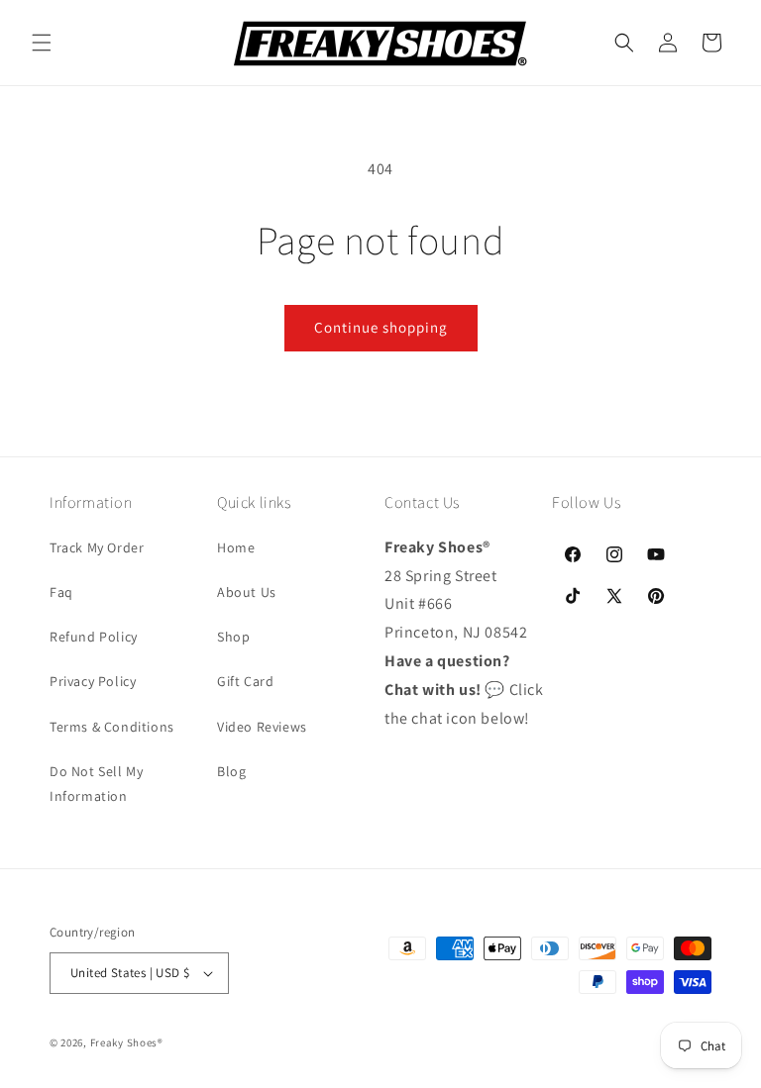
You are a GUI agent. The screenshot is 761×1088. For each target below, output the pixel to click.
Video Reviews (262, 727)
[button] (41, 42)
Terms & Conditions (112, 727)
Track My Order (97, 547)
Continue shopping (381, 327)
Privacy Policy (93, 681)
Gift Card (245, 681)
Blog (231, 771)
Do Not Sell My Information (96, 783)
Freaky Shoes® (126, 1042)
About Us (246, 592)
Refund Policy (94, 636)
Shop (233, 636)
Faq (61, 592)
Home (236, 547)
